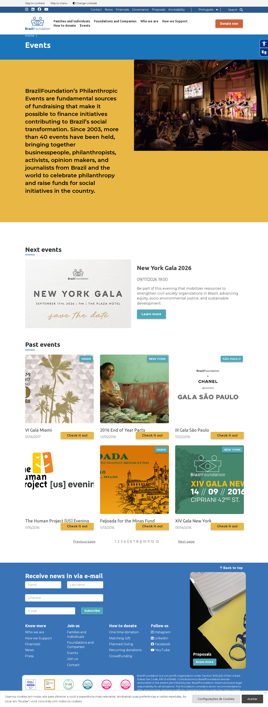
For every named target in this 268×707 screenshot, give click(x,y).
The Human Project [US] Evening (57, 521)
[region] (134, 699)
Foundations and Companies (115, 21)
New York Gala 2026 (164, 268)
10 (144, 541)
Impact (207, 43)
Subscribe (92, 610)
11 (149, 541)
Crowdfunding (120, 656)
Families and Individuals (72, 21)
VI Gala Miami (38, 430)
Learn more (151, 314)
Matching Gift (119, 638)
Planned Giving (121, 644)
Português (206, 9)
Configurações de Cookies (216, 699)
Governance (140, 9)
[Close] (265, 692)
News (109, 9)
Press (29, 656)
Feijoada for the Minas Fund (127, 521)
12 (152, 541)
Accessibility (176, 9)
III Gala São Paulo (192, 430)
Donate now (229, 23)
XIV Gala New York (193, 521)
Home (29, 35)
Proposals (158, 9)
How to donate (65, 25)
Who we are (149, 21)
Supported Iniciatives (181, 43)
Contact (96, 9)
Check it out (77, 435)
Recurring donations (125, 650)
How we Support (175, 21)
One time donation (124, 632)
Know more (204, 662)
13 (157, 541)
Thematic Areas (177, 28)
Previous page (84, 541)
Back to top (232, 568)
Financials (122, 9)
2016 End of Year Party (122, 430)
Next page (186, 541)
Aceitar (252, 699)
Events (85, 25)
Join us (72, 659)
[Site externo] (30, 684)
